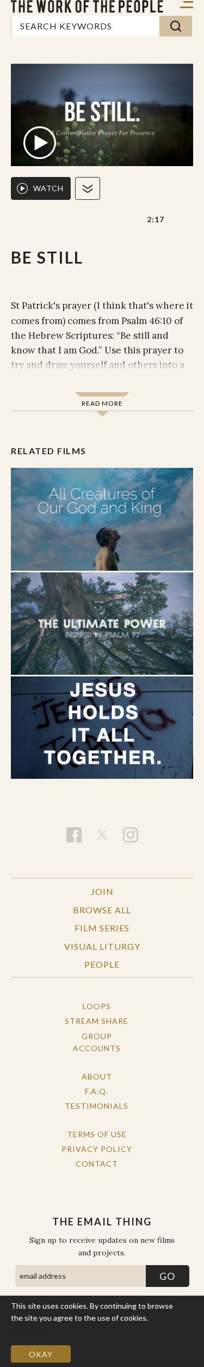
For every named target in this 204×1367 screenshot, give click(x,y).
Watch (48, 188)
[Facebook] (74, 835)
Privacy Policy (96, 1149)
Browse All (102, 910)
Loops (97, 1006)
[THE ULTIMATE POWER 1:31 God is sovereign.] (102, 623)
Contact (97, 1163)
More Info (29, 1330)
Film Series (102, 928)
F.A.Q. (96, 1091)
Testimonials (96, 1105)
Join (102, 891)
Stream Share (96, 1021)
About (97, 1076)
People (102, 964)
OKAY (41, 1354)
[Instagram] (130, 835)
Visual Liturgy (102, 946)
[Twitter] (102, 835)
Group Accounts (97, 1042)
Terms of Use (97, 1134)
